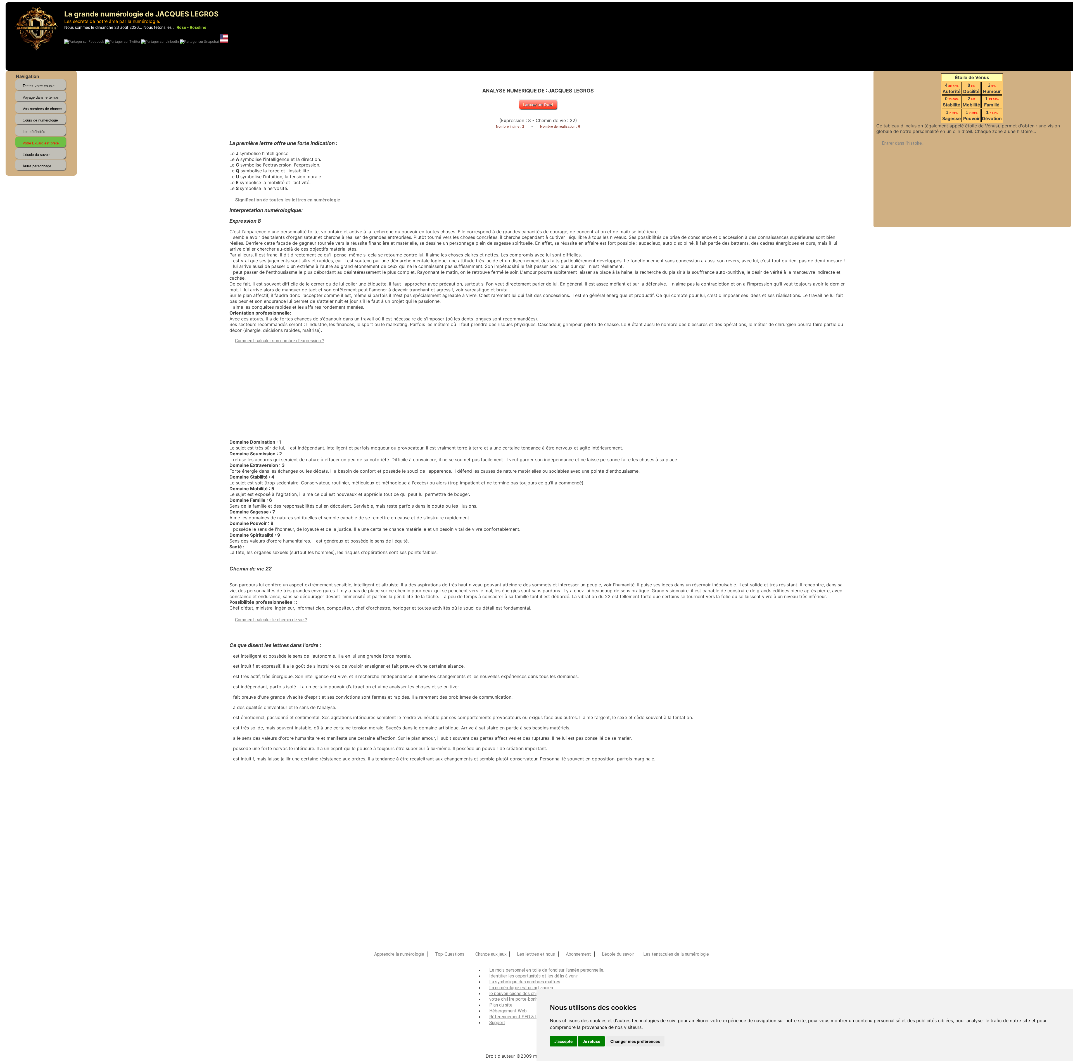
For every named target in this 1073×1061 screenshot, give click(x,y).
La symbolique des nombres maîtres (524, 981)
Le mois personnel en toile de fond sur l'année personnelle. (546, 970)
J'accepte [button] (563, 1041)
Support (497, 1022)
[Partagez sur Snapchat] (199, 41)
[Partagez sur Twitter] (122, 41)
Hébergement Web (508, 1011)
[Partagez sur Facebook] (84, 41)
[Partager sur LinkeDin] (160, 41)
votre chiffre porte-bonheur (516, 999)
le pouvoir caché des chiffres (518, 993)
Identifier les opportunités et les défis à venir (533, 976)
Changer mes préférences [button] (635, 1041)
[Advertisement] (972, 185)
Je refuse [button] (591, 1041)
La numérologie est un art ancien (521, 987)
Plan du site (500, 1005)
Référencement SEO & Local (517, 1016)
